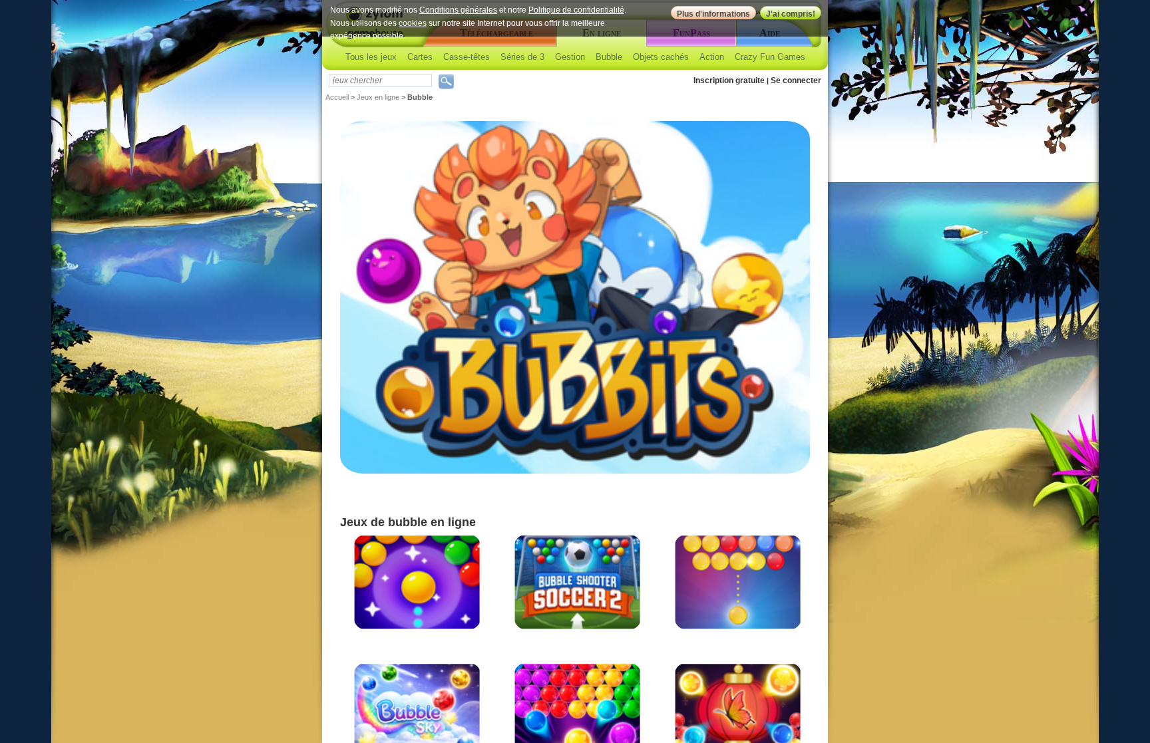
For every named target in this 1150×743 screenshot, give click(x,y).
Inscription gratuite (729, 80)
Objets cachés (661, 57)
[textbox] (380, 80)
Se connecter (796, 80)
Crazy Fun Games (770, 57)
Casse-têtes (466, 57)
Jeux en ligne (378, 97)
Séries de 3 (522, 57)
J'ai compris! (790, 14)
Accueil (337, 97)
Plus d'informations (713, 14)
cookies (413, 23)
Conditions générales (458, 10)
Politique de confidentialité (576, 10)
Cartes (420, 57)
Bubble (609, 57)
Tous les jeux (371, 57)
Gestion (570, 57)
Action (711, 57)
